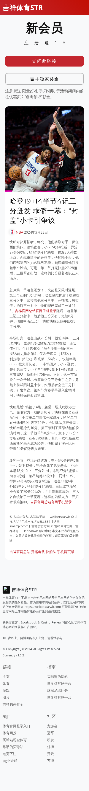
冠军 (50, 733)
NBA (19, 232)
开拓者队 (38, 551)
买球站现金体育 (15, 739)
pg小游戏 (10, 760)
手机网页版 (65, 551)
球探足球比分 (57, 690)
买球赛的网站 (57, 676)
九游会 (52, 726)
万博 (50, 760)
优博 (50, 746)
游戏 (6, 690)
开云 (50, 753)
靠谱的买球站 (13, 746)
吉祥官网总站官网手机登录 (35, 310)
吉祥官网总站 (20, 551)
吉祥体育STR (23, 7)
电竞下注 (9, 753)
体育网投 (9, 733)
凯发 (50, 739)
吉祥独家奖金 (44, 79)
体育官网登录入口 (16, 726)
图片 (6, 697)
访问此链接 (44, 61)
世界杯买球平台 (59, 683)
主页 (6, 676)
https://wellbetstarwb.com (43, 607)
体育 (6, 683)
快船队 (51, 551)
